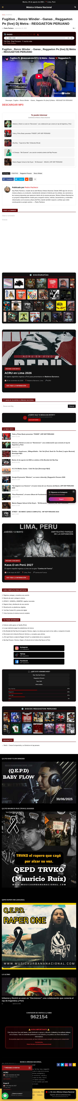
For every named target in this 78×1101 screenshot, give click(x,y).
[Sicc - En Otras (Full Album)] (10, 294)
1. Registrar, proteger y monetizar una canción (15, 595)
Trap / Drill (39, 681)
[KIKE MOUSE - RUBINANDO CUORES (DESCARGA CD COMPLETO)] (45, 717)
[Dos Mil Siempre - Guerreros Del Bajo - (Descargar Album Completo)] (41, 283)
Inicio (3, 15)
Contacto (39, 1095)
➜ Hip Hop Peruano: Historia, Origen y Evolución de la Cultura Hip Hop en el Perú (26, 640)
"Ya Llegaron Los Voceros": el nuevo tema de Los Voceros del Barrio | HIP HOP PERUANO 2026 (43, 487)
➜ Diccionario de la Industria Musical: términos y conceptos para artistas (23, 634)
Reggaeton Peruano (26, 173)
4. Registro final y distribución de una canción (15, 604)
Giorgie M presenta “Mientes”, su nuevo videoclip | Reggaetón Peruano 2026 (38, 477)
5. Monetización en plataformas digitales (14, 607)
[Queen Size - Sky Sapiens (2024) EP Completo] (21, 294)
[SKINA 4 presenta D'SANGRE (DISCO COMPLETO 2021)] (63, 728)
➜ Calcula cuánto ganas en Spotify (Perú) (14, 625)
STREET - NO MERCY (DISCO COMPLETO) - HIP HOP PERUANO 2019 (35, 512)
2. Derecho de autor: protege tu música (13, 598)
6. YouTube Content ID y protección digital (14, 610)
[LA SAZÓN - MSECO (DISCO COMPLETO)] (64, 283)
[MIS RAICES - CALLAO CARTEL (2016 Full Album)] (19, 283)
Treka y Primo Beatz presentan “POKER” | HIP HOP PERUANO (33, 434)
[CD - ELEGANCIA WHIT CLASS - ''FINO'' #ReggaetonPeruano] (41, 728)
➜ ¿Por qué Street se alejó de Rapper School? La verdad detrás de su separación (26, 637)
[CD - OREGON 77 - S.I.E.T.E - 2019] (30, 728)
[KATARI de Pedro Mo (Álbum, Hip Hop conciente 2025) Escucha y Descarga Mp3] (33, 317)
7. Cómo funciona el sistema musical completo (16, 613)
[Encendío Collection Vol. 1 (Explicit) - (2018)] (19, 728)
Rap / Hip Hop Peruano (39, 675)
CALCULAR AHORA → (34, 419)
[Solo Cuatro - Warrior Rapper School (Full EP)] (62, 306)
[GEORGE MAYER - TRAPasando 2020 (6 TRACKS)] (52, 728)
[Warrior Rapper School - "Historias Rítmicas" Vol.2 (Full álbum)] (29, 306)
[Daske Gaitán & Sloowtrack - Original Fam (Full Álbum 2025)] (45, 317)
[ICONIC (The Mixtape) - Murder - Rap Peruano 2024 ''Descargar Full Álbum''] (32, 294)
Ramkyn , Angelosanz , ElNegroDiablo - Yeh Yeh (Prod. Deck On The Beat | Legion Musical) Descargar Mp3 (43, 452)
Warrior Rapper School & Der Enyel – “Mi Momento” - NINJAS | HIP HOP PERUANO (40, 503)
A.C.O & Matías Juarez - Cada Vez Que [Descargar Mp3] (31, 468)
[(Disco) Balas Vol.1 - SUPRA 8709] (51, 306)
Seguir (61, 499)
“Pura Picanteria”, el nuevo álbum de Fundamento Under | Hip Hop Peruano (38, 494)
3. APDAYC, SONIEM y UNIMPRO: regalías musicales (18, 601)
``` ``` (30, 361)
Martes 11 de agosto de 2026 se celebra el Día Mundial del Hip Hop (35, 460)
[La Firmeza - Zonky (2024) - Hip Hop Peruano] (22, 317)
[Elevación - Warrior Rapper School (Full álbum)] (53, 283)
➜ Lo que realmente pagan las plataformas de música (18, 628)
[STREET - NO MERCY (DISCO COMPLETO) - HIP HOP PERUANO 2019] (18, 306)
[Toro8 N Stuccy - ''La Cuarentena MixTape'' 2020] (30, 283)
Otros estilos (39, 684)
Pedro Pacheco (31, 187)
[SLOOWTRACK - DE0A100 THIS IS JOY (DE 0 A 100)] (11, 317)
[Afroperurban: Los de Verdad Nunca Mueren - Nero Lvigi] (54, 294)
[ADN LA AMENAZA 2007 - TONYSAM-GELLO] (34, 717)
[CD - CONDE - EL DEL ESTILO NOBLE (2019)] (56, 717)
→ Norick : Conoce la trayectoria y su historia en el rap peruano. (21, 745)
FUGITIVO (9, 15)
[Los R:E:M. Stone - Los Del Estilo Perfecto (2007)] (23, 717)
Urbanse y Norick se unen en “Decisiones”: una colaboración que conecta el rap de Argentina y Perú (41, 444)
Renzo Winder (38, 173)
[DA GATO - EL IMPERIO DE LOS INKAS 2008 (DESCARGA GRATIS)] (7, 728)
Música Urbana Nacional (39, 7)
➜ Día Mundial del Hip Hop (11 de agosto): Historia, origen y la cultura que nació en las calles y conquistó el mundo (36, 631)
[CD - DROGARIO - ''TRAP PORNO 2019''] (67, 717)
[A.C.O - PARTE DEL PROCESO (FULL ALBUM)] (43, 294)
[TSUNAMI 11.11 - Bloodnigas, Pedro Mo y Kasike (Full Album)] (40, 306)
